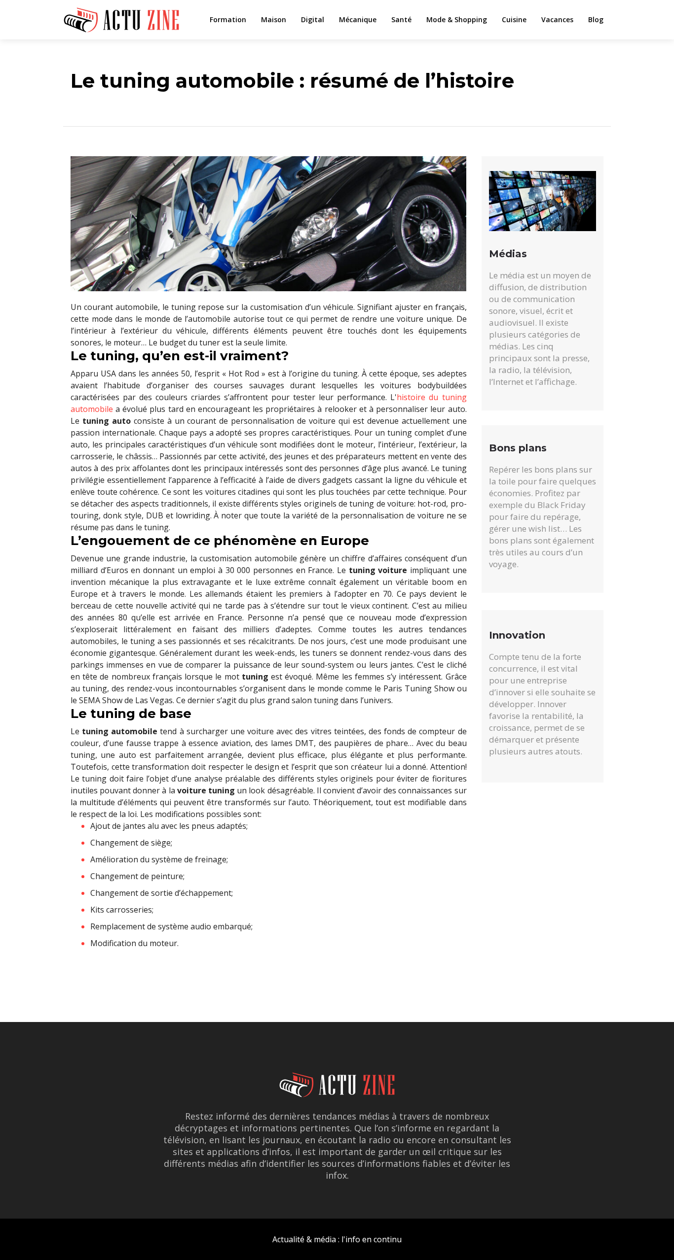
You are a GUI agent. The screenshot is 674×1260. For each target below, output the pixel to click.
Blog (595, 19)
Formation (228, 19)
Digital (312, 19)
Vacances (557, 19)
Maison (273, 19)
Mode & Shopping (456, 19)
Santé (401, 19)
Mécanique (357, 19)
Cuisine (514, 19)
